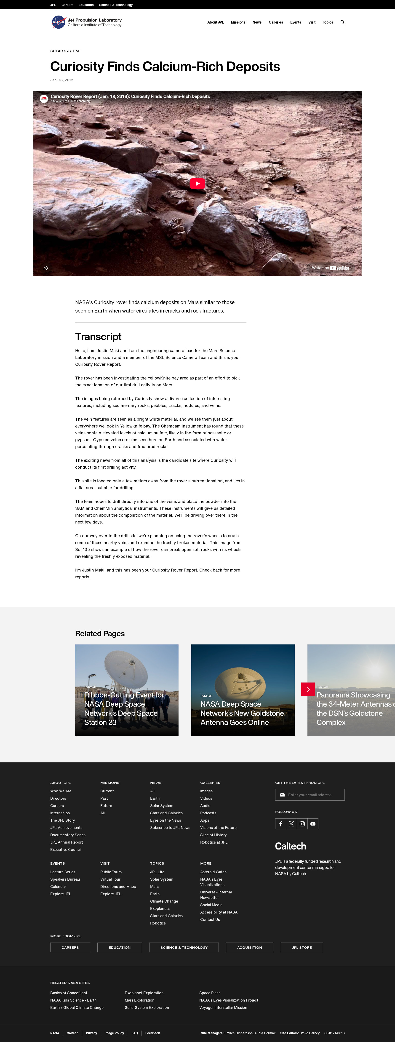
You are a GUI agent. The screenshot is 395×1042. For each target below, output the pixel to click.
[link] (127, 690)
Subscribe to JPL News (170, 827)
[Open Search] (342, 22)
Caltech (72, 1033)
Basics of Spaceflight (68, 993)
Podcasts (208, 813)
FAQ (135, 1033)
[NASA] (58, 22)
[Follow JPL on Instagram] (302, 823)
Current (107, 791)
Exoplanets (160, 908)
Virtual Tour (110, 879)
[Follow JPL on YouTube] (312, 823)
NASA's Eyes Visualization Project (228, 1000)
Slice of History (213, 835)
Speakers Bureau (65, 879)
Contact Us (210, 919)
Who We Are (60, 791)
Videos (206, 798)
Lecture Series (62, 872)
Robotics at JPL (214, 842)
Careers (57, 805)
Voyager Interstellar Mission (223, 1007)
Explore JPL (60, 894)
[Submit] (281, 795)
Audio (205, 805)
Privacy (91, 1033)
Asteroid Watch (213, 872)
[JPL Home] (95, 22)
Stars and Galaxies (166, 813)
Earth (155, 798)
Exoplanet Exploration (144, 993)
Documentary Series (67, 835)
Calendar (58, 886)
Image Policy (114, 1033)
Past (104, 798)
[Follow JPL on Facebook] (280, 823)
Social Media (211, 905)
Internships (60, 813)
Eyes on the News (165, 820)
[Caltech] (290, 846)
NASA (54, 1033)
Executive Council (66, 849)
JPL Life (157, 872)
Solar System (161, 805)
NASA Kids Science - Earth (73, 1000)
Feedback (152, 1033)
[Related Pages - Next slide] (308, 689)
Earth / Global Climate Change (77, 1007)
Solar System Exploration (147, 1007)
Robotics (158, 923)
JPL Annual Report (66, 842)
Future (106, 805)
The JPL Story (62, 820)
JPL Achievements (66, 827)
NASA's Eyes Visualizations (212, 881)
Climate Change (164, 901)
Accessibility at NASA (219, 912)
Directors (58, 798)
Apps (204, 820)
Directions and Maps (118, 886)
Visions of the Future (218, 827)
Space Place (210, 993)
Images (206, 791)
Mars (154, 886)
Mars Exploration (140, 1000)
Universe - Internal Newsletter (216, 894)
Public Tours (111, 872)
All (102, 813)
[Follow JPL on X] (291, 823)
